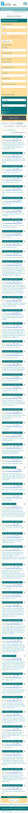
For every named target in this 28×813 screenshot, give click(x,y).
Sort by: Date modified (9, 126)
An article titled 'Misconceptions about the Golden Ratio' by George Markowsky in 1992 (12, 494)
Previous (12, 800)
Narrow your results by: (14, 16)
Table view (20, 123)
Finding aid (4, 73)
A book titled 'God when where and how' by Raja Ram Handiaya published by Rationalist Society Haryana (12, 422)
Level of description (6, 62)
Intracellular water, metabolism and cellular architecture (12, 769)
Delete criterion (14, 37)
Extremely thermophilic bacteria (12, 726)
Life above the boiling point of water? (12, 697)
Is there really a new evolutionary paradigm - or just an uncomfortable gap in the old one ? (12, 546)
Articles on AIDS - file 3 (9, 504)
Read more (18, 275)
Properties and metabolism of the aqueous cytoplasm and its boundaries (12, 684)
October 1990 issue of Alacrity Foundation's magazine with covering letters (12, 533)
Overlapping (7, 112)
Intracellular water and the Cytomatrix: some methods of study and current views (12, 712)
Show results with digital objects (18, 132)
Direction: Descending (21, 126)
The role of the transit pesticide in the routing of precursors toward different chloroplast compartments (12, 751)
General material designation (9, 84)
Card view (13, 123)
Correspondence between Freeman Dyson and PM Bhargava (12, 638)
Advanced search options (9, 20)
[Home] (9, 4)
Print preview (5, 123)
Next (17, 800)
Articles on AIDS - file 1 (9, 656)
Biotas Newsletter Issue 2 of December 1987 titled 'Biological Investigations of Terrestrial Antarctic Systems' (12, 592)
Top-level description (7, 53)
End (3, 103)
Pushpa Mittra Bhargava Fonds (14, 140)
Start (3, 97)
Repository (4, 47)
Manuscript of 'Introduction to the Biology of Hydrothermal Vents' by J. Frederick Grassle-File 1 (12, 785)
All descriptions (7, 91)
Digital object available (7, 67)
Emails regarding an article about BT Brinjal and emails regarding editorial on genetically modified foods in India (12, 323)
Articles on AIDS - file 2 (9, 467)
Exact (5, 113)
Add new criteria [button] (7, 41)
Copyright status (6, 78)
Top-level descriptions (8, 89)
